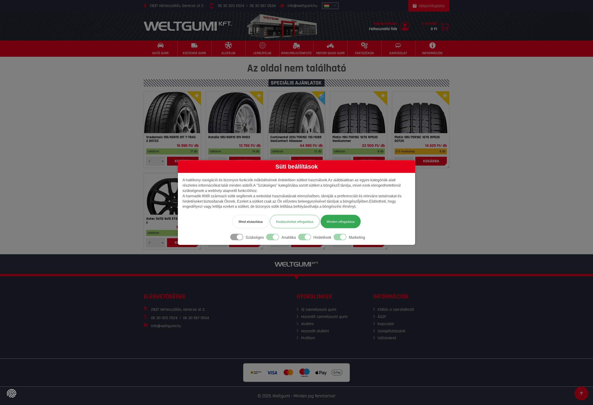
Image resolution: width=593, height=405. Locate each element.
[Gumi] (172, 112)
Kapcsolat (386, 324)
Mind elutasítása (251, 221)
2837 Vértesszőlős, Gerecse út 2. (177, 5)
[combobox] (330, 6)
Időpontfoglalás (432, 6)
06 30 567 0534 (263, 5)
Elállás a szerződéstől (396, 309)
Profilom (308, 338)
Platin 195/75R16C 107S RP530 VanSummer (355, 139)
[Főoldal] (188, 26)
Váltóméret (387, 338)
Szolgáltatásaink (391, 331)
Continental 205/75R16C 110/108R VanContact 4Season (296, 139)
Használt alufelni (315, 331)
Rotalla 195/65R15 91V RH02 (229, 137)
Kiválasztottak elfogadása (294, 221)
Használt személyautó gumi (324, 316)
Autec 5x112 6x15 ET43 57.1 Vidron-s (171, 220)
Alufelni (307, 324)
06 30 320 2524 (231, 5)
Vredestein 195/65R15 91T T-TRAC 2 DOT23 (171, 139)
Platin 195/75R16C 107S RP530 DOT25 (417, 139)
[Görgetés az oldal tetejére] (581, 393)
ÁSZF (382, 316)
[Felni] (172, 194)
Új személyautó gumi (318, 309)
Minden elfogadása (341, 221)
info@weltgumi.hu (302, 5)
